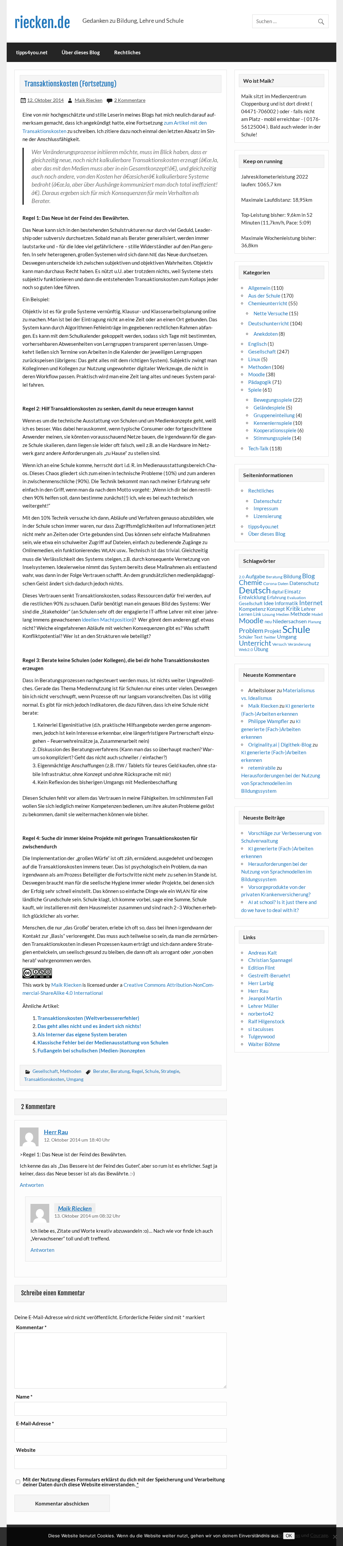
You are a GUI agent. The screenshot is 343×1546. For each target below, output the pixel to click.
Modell (317, 614)
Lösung (268, 614)
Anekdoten (266, 334)
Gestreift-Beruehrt (269, 975)
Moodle (256, 374)
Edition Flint (261, 968)
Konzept (276, 609)
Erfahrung (276, 597)
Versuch (279, 644)
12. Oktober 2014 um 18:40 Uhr (77, 1140)
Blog (308, 576)
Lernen (245, 614)
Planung (314, 622)
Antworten (32, 1185)
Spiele (255, 390)
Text (258, 637)
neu (268, 621)
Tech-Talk (258, 448)
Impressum (266, 508)
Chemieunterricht (267, 303)
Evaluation (296, 597)
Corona (270, 583)
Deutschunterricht (268, 323)
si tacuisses (261, 1029)
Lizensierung (268, 516)
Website (26, 1450)
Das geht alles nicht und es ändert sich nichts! (89, 1026)
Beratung (120, 1071)
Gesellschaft (45, 1071)
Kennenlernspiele (273, 423)
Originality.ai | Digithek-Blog (280, 745)
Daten (283, 583)
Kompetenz (252, 609)
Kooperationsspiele (275, 430)
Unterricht (255, 643)
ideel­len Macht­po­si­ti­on (107, 620)
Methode (300, 614)
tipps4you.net (32, 52)
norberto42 (261, 1014)
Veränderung (299, 644)
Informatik (286, 603)
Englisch (257, 344)
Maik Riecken (88, 100)
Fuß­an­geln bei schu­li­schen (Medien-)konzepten (91, 1050)
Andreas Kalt (262, 953)
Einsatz (292, 591)
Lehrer (308, 609)
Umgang (74, 1079)
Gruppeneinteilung (274, 415)
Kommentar (31, 1327)
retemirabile (262, 768)
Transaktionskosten (44, 1079)
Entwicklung (252, 597)
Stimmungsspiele (272, 438)
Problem (251, 630)
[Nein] (334, 1536)
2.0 (242, 576)
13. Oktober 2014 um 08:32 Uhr (87, 1216)
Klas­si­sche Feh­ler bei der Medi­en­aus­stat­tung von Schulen (103, 1042)
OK (289, 1535)
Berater (101, 1071)
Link (257, 614)
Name (24, 1396)
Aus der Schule (264, 296)
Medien (282, 614)
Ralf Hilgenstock (266, 1021)
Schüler (246, 637)
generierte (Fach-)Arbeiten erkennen (270, 729)
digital (277, 591)
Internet (311, 602)
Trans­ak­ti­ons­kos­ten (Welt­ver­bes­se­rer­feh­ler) (88, 1018)
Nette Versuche (271, 313)
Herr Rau (56, 1132)
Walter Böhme (264, 1044)
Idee (269, 603)
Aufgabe (255, 576)
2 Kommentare (129, 100)
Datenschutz (268, 501)
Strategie (170, 1071)
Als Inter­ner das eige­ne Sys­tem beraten (82, 1034)
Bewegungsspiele (273, 400)
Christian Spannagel (270, 960)
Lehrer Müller (263, 1006)
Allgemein (259, 288)
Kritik (293, 608)
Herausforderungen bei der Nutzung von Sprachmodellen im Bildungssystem (280, 783)
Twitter (270, 637)
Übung (261, 649)
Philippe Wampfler (268, 721)
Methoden (70, 1071)
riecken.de (42, 22)
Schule (152, 1071)
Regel (137, 1071)
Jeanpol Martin (265, 998)
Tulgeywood (261, 1036)
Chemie (250, 582)
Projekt (272, 631)
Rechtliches (127, 52)
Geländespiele (269, 407)
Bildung (292, 576)
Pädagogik (259, 382)
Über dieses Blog (81, 52)
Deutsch (255, 590)
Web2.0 (246, 649)
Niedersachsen (290, 621)
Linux (254, 359)
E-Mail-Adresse (35, 1423)
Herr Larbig (261, 983)
